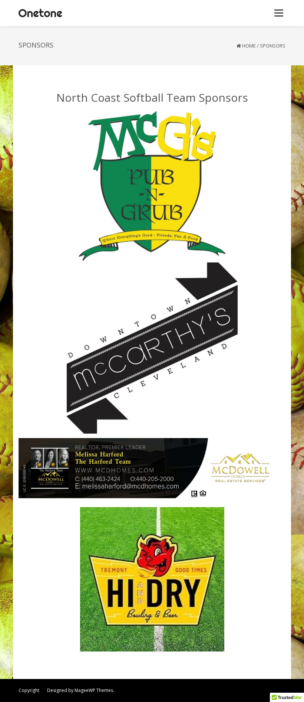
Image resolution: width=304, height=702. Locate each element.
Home (249, 45)
